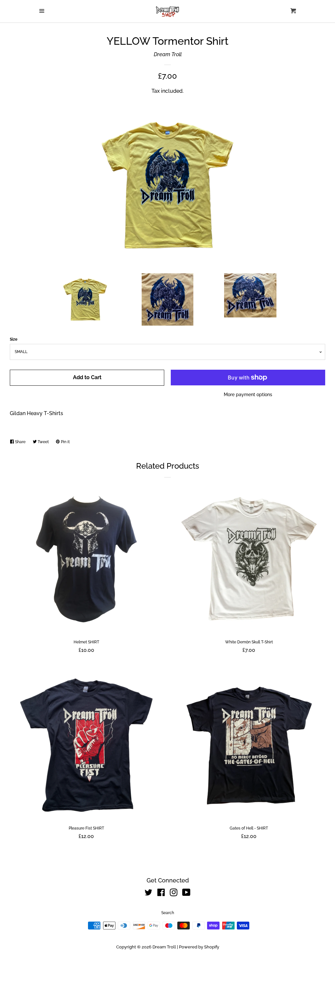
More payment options (248, 394)
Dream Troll (168, 54)
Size (13, 339)
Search (167, 913)
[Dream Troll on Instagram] (174, 894)
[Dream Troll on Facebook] (161, 894)
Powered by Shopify (199, 946)
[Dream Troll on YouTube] (186, 894)
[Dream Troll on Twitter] (148, 894)
